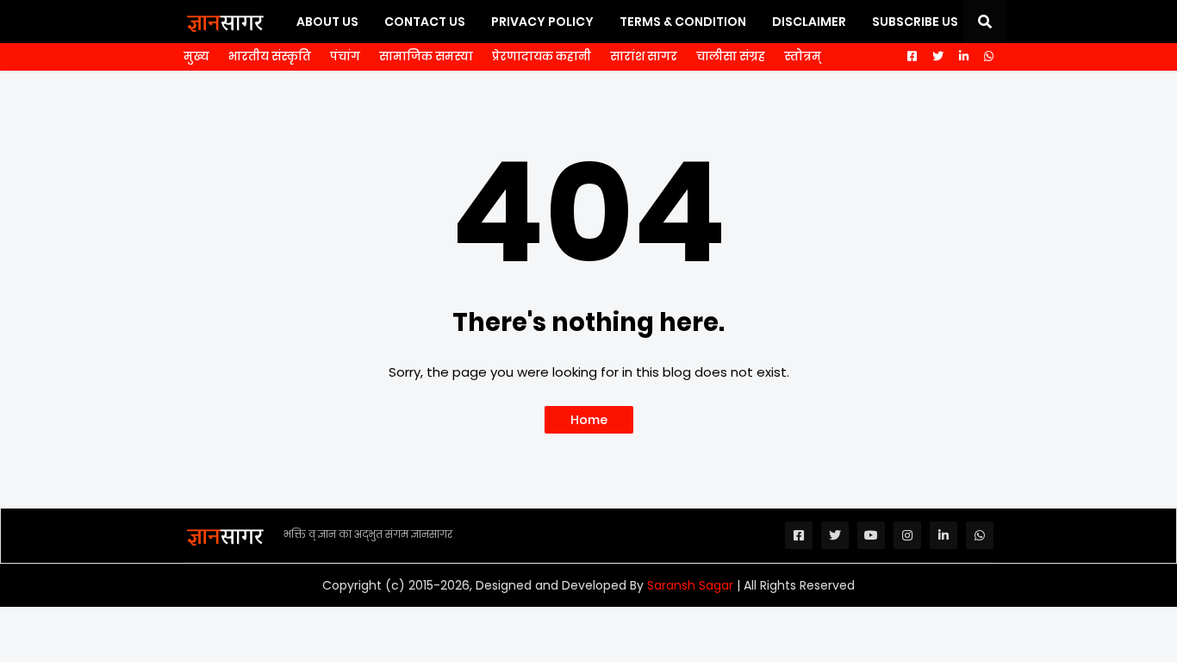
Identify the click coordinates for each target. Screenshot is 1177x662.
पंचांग (345, 56)
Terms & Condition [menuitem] (683, 21)
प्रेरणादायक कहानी (541, 56)
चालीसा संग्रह (730, 56)
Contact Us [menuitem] (424, 21)
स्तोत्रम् (802, 56)
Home (588, 419)
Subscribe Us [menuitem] (915, 21)
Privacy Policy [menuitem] (542, 21)
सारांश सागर (643, 56)
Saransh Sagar (690, 585)
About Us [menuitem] (327, 21)
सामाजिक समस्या (426, 56)
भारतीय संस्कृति (269, 56)
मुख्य (196, 56)
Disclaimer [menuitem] (809, 21)
